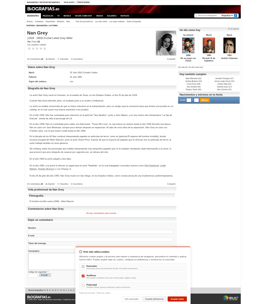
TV (58, 16)
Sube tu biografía (134, 21)
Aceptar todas (177, 299)
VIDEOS (99, 16)
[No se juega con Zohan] (188, 45)
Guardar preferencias (154, 299)
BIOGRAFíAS (42, 25)
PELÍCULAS (48, 16)
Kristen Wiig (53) (224, 84)
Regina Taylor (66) (193, 89)
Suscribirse (78, 59)
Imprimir (51, 59)
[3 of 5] (37, 48)
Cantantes (39, 21)
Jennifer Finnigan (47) (224, 78)
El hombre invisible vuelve (41, 201)
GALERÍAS (112, 16)
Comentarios (36, 59)
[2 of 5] (33, 48)
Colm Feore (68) (193, 84)
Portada (30, 25)
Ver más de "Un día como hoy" (190, 67)
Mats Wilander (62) (194, 78)
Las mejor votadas (117, 21)
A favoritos (64, 59)
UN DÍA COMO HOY (83, 16)
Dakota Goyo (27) (224, 87)
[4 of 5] (41, 48)
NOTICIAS (125, 16)
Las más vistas (101, 21)
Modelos (60, 21)
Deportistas (50, 21)
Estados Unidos (90, 72)
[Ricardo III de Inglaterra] (209, 45)
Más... (68, 21)
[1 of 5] (29, 48)
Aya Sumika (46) (194, 87)
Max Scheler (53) (224, 89)
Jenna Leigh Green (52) (224, 81)
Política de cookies (104, 293)
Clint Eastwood (151, 165)
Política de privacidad (87, 293)
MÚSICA (67, 16)
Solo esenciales (132, 299)
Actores (30, 21)
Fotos (36, 41)
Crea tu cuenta (83, 2)
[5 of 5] (45, 48)
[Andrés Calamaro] (229, 45)
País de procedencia (84, 21)
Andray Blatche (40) (193, 81)
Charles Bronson (46, 169)
